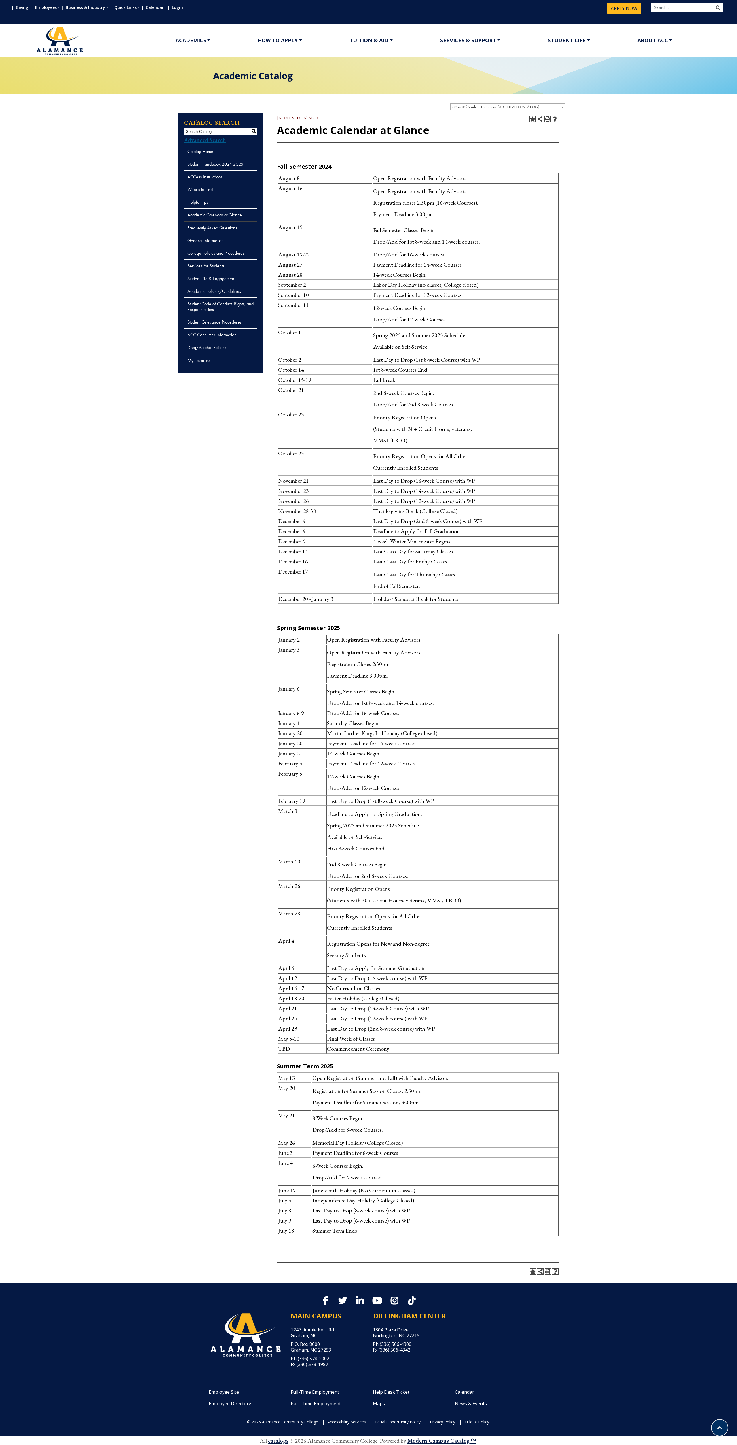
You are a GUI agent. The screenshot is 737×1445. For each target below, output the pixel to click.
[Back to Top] (719, 1427)
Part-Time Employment (316, 1403)
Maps (379, 1403)
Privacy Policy (442, 1422)
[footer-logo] (245, 1335)
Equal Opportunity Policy (398, 1422)
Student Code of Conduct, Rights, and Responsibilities (220, 306)
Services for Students (205, 266)
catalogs (278, 1440)
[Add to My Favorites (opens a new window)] (532, 119)
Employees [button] (46, 7)
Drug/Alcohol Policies (206, 347)
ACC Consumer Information (212, 335)
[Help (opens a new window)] (555, 119)
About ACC (652, 40)
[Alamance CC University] (87, 41)
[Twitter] (342, 1302)
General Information (205, 240)
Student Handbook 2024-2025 (215, 164)
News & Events (471, 1403)
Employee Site (224, 1392)
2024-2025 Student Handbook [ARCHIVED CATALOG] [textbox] (495, 107)
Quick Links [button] (125, 7)
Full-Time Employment (315, 1392)
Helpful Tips (197, 202)
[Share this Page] (540, 119)
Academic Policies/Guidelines (214, 291)
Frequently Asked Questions (212, 228)
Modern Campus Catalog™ (441, 1440)
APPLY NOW (624, 8)
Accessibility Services (346, 1422)
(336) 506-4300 (395, 1344)
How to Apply (278, 40)
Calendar (156, 7)
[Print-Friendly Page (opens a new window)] (547, 119)
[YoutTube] (377, 1302)
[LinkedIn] (360, 1302)
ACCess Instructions (205, 177)
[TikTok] (411, 1301)
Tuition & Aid (368, 40)
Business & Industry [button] (85, 7)
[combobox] (507, 106)
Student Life (567, 40)
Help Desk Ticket (391, 1392)
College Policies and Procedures (215, 253)
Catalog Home (200, 151)
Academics (191, 40)
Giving (22, 7)
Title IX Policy (476, 1422)
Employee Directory (230, 1403)
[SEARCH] (718, 7)
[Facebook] (325, 1302)
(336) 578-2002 (313, 1358)
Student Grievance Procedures (214, 322)
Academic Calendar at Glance (214, 215)
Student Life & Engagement (211, 279)
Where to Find (200, 189)
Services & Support (468, 40)
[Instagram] (394, 1302)
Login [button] (177, 7)
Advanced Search (205, 140)
